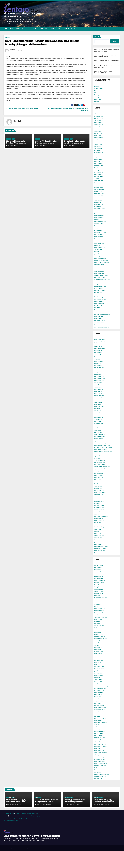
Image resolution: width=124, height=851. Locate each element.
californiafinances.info (99, 709)
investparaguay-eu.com (100, 481)
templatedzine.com (99, 505)
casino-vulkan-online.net (100, 746)
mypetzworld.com (98, 477)
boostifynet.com (98, 167)
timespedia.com (98, 658)
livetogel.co (97, 251)
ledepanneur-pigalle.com (100, 718)
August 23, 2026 (11, 804)
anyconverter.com (98, 655)
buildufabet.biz (98, 432)
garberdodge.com (98, 589)
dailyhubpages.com (99, 271)
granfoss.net (97, 739)
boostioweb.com (98, 118)
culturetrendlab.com (99, 234)
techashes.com (98, 344)
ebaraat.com (97, 363)
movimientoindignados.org (101, 516)
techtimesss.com (98, 602)
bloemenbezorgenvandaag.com (102, 686)
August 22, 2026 (41, 804)
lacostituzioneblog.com (100, 527)
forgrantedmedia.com (99, 593)
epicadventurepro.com (100, 221)
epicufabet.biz (97, 421)
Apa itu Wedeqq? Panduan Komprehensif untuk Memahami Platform (46, 143)
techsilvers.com (98, 499)
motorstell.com (98, 606)
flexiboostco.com (98, 116)
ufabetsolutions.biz (99, 406)
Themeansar (30, 847)
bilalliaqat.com (98, 292)
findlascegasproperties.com (101, 256)
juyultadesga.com (98, 473)
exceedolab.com (98, 200)
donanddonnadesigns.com (101, 260)
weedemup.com (98, 288)
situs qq (34, 813)
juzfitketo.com (97, 542)
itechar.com (97, 357)
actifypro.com (97, 178)
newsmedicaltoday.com (100, 299)
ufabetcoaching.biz (99, 318)
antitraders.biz (98, 453)
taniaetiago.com (98, 540)
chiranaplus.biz (98, 724)
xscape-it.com (97, 458)
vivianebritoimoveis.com (100, 617)
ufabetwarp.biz (98, 382)
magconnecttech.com (99, 247)
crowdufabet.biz (98, 430)
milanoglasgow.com (99, 731)
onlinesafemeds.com (99, 378)
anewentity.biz (98, 677)
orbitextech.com (98, 245)
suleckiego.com (98, 778)
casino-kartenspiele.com (100, 638)
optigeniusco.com (98, 157)
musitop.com (97, 522)
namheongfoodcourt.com (100, 729)
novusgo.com (97, 228)
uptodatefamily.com (99, 520)
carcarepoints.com (99, 490)
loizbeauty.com (98, 653)
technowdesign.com (99, 464)
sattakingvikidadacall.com (100, 275)
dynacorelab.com (98, 137)
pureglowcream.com (99, 683)
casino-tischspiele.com (100, 643)
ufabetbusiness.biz (99, 395)
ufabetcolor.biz (98, 400)
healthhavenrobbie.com (100, 258)
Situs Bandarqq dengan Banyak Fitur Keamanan (32, 835)
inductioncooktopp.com (100, 297)
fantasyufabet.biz (98, 389)
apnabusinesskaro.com (100, 776)
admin (13, 49)
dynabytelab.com (98, 124)
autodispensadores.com (100, 294)
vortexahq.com (98, 146)
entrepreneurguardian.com (101, 281)
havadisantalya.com (99, 348)
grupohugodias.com (99, 494)
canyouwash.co (98, 346)
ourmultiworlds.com (99, 572)
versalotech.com (98, 195)
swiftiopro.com (98, 191)
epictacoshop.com (99, 705)
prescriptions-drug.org (99, 610)
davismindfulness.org (99, 320)
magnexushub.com (99, 369)
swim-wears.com (98, 591)
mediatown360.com (99, 750)
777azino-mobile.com (99, 460)
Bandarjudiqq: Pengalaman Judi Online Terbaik (23, 108)
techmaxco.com (98, 198)
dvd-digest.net (98, 720)
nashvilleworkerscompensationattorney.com (105, 312)
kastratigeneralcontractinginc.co (102, 445)
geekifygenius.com (99, 243)
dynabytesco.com (98, 204)
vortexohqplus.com (99, 189)
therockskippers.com (99, 737)
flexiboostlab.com (98, 187)
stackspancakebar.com (100, 727)
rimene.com (97, 716)
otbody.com (97, 645)
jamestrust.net (97, 647)
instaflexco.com (98, 182)
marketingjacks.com (99, 761)
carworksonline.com (99, 600)
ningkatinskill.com (98, 501)
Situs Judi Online (69, 28)
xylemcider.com (98, 537)
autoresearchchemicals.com (101, 774)
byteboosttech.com (99, 367)
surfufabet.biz (97, 410)
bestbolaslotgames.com (100, 277)
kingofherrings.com (99, 673)
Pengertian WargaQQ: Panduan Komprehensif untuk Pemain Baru (104, 801)
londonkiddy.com (98, 316)
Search (96, 36)
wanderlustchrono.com (100, 232)
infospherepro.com (99, 215)
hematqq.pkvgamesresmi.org (11, 820)
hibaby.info (97, 284)
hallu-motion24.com (99, 735)
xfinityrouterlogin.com (99, 759)
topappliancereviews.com (100, 763)
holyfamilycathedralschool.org (102, 314)
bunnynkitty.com (98, 692)
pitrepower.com (98, 748)
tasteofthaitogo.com (99, 690)
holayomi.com (97, 307)
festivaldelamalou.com (100, 584)
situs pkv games (98, 88)
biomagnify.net (98, 552)
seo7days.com (98, 681)
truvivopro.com (98, 142)
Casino (35, 28)
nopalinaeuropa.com (99, 550)
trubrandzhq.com (98, 165)
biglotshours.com (98, 374)
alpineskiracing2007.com (100, 744)
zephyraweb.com (98, 152)
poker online (97, 99)
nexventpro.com (98, 170)
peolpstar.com (97, 595)
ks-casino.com (98, 488)
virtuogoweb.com (98, 372)
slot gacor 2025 (10, 813)
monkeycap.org (98, 621)
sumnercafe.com (98, 512)
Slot (27, 28)
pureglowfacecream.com (100, 671)
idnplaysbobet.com (99, 273)
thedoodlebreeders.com (100, 492)
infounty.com (97, 479)
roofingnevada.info (99, 301)
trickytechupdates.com (100, 765)
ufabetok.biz (97, 425)
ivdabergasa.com (98, 471)
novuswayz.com (98, 176)
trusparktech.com (98, 163)
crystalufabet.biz (98, 423)
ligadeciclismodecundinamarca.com (103, 309)
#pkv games (23, 51)
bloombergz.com (98, 634)
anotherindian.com (99, 535)
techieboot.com (98, 352)
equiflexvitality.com (99, 264)
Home (11, 28)
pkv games (97, 86)
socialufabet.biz (98, 408)
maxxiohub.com (98, 150)
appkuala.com (98, 679)
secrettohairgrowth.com (100, 688)
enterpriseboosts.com (99, 636)
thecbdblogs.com (98, 772)
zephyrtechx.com (98, 172)
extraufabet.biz (98, 402)
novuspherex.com (98, 159)
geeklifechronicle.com (99, 213)
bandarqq (96, 97)
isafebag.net (97, 632)
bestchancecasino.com (100, 290)
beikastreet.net (98, 567)
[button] (116, 28)
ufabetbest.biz (97, 413)
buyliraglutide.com (99, 376)
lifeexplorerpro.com (99, 226)
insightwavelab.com (99, 223)
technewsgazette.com (99, 668)
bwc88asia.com (98, 484)
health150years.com (99, 608)
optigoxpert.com (98, 174)
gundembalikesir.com (99, 354)
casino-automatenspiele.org (101, 640)
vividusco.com (98, 144)
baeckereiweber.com (99, 339)
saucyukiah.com (98, 565)
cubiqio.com (97, 210)
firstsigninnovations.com (100, 587)
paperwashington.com (100, 286)
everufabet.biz (98, 428)
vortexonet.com (98, 131)
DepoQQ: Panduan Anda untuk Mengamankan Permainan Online (74, 143)
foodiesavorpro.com (99, 217)
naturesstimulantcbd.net (100, 548)
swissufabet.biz (98, 393)
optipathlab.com (98, 122)
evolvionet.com (98, 127)
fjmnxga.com (97, 696)
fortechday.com (98, 325)
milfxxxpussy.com (98, 518)
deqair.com (97, 496)
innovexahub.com (98, 135)
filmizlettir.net (97, 569)
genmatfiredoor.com (99, 254)
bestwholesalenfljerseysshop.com (103, 447)
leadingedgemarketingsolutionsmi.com (104, 443)
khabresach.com (98, 770)
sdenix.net (97, 623)
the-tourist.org (97, 627)
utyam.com (97, 524)
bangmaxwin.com (98, 701)
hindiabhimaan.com (99, 767)
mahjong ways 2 (12, 818)
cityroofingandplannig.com (101, 468)
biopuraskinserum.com (100, 707)
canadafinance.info (99, 711)
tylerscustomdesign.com (100, 597)
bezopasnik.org (98, 694)
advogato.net (97, 630)
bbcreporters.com (98, 438)
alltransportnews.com (99, 434)
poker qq (28, 818)
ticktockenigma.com (99, 238)
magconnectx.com (99, 303)
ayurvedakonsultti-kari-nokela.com (103, 451)
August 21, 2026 (99, 804)
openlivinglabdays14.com (100, 449)
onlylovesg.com (98, 266)
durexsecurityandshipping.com (102, 466)
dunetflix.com (97, 514)
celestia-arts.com (98, 578)
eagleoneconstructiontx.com (101, 262)
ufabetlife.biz (97, 404)
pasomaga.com (98, 544)
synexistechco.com (99, 139)
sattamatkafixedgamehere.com (102, 279)
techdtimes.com (98, 350)
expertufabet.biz (98, 387)
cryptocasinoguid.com (99, 441)
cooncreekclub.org (99, 574)
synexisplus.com (98, 129)
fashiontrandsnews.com (100, 436)
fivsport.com (97, 503)
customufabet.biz (98, 417)
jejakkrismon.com (98, 660)
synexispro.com (98, 305)
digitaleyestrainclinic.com (100, 752)
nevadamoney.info (99, 714)
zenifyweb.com (98, 249)
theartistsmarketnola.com (100, 722)
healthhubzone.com (99, 361)
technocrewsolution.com (100, 612)
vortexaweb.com (98, 154)
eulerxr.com (97, 241)
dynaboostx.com (98, 180)
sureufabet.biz (98, 415)
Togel (59, 28)
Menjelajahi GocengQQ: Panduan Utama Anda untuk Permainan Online (16, 143)
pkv (95, 90)
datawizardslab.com (99, 208)
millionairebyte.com (99, 322)
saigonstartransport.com (100, 699)
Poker (52, 28)
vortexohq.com (98, 219)
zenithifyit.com (98, 148)
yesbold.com (97, 359)
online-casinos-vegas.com (101, 757)
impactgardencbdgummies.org (102, 546)
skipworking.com (98, 651)
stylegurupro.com (98, 206)
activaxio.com (97, 202)
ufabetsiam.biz (98, 391)
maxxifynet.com (98, 133)
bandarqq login (98, 95)
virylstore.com (97, 604)
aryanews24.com (98, 456)
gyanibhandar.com (99, 380)
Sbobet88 (43, 28)
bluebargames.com (99, 582)
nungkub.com (97, 533)
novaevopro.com (98, 161)
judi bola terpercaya (20, 813)
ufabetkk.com (97, 664)
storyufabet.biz (98, 419)
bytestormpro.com (98, 230)
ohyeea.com (97, 529)
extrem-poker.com (98, 486)
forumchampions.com (99, 580)
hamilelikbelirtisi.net (99, 193)
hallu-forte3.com (98, 733)
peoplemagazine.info (99, 341)
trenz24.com (97, 649)
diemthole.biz (97, 662)
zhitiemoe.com (98, 531)
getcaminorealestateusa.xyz (101, 327)
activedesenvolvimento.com (101, 269)
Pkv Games (19, 28)
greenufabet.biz (98, 397)
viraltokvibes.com (98, 615)
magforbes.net (98, 619)
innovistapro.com (98, 185)
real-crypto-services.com (100, 475)
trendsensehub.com (99, 236)
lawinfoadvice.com (99, 507)
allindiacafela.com (99, 742)
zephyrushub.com (98, 120)
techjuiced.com (98, 365)
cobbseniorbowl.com (99, 462)
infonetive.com (98, 703)
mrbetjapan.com (98, 675)
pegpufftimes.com (98, 576)
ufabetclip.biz (97, 385)
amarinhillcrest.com (99, 625)
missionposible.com (99, 754)
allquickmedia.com (99, 666)
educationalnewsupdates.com (102, 114)
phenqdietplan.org (99, 509)
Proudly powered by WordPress (10, 847)
